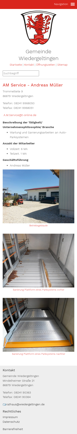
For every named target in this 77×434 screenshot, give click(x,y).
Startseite (16, 64)
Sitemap (62, 64)
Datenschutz (11, 421)
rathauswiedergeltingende (25, 404)
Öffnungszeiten (45, 64)
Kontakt (29, 64)
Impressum (10, 417)
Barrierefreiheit (13, 429)
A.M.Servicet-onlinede (19, 115)
